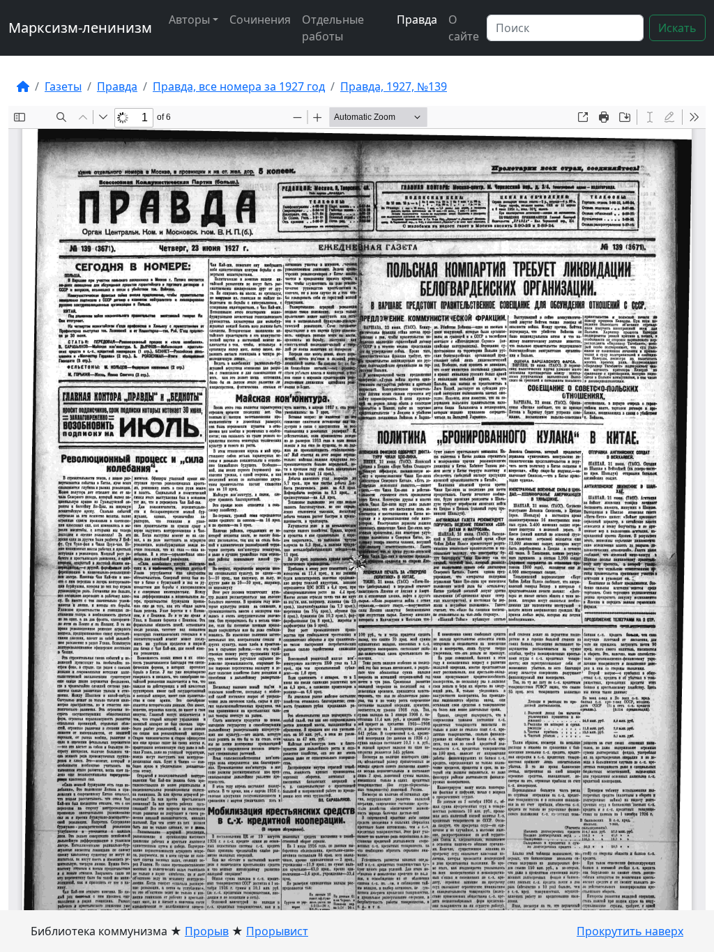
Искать (677, 28)
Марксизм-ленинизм (80, 27)
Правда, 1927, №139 (393, 86)
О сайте (463, 28)
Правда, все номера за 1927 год (239, 86)
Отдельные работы (333, 28)
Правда (417, 19)
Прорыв (207, 931)
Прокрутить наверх (630, 931)
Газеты (63, 86)
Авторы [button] (189, 19)
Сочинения (260, 19)
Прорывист (277, 931)
